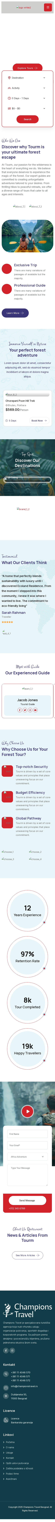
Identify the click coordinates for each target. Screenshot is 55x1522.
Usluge (9, 1452)
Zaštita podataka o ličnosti (19, 1468)
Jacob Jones (27, 700)
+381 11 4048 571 (20, 1376)
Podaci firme (12, 1473)
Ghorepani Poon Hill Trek (20, 400)
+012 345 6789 (17, 1208)
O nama (10, 1447)
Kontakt (10, 1457)
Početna (10, 1442)
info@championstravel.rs (24, 1386)
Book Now (37, 420)
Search (27, 119)
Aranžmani (11, 1479)
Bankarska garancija (22, 1422)
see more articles (25, 1255)
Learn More (13, 313)
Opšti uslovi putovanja (17, 1463)
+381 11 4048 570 (20, 1372)
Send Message (27, 1200)
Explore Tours (25, 68)
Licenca (15, 1418)
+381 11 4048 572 (20, 1380)
